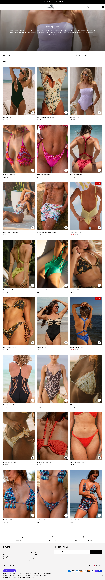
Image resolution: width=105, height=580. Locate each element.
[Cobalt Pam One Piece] (86, 321)
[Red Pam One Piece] (86, 149)
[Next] (75, 2)
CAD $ (98, 566)
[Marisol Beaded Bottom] (52, 149)
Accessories (32, 557)
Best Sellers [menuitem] (11, 7)
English (88, 566)
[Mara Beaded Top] (86, 264)
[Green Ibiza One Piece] (52, 264)
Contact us (6, 559)
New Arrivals (32, 551)
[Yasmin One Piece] (52, 321)
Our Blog (5, 553)
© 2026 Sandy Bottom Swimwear (13, 577)
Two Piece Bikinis (34, 555)
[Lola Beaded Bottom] (52, 494)
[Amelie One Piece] (86, 91)
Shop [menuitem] (2, 7)
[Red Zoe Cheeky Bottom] (86, 436)
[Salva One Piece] (52, 379)
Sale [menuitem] (28, 7)
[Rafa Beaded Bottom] (19, 436)
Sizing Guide (7, 557)
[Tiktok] (13, 565)
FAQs (4, 555)
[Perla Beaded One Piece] (19, 206)
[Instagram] (7, 565)
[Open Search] (88, 7)
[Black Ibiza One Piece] (19, 379)
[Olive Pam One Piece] (19, 264)
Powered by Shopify (30, 577)
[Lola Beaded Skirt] (86, 494)
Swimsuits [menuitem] (20, 7)
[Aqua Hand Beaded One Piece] (52, 91)
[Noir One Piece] (19, 91)
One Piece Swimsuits (35, 553)
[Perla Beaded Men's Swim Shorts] (52, 206)
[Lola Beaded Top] (19, 494)
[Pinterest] (10, 565)
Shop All (31, 561)
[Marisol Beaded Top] (19, 149)
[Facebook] (4, 565)
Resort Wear (32, 559)
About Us (6, 551)
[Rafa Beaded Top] (86, 379)
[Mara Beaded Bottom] (19, 321)
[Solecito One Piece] (86, 206)
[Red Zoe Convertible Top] (52, 436)
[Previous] (30, 2)
